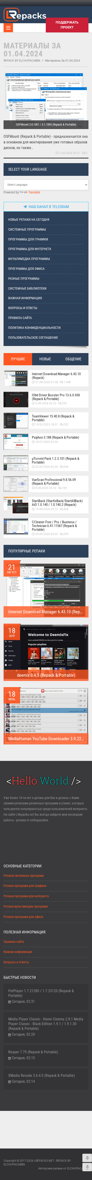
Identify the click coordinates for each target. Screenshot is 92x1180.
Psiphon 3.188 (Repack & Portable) (55, 437)
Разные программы (23, 279)
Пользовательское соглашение (33, 338)
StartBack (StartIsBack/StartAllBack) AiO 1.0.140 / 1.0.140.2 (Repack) (57, 503)
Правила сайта (20, 318)
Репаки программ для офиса (23, 917)
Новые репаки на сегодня (28, 220)
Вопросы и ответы (22, 308)
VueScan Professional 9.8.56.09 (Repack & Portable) (54, 482)
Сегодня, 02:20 (23, 1034)
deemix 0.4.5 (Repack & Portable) (46, 675)
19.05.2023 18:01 (46, 424)
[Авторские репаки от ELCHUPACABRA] (25, 14)
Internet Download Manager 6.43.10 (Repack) (56, 376)
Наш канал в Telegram (48, 207)
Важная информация (25, 298)
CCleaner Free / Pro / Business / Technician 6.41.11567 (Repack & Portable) (54, 526)
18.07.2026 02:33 (46, 442)
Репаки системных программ (24, 876)
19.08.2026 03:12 (46, 509)
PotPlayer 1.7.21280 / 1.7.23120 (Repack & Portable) (41, 993)
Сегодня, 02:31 (23, 1001)
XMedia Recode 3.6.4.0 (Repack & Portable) (41, 1075)
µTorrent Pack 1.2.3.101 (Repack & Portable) (55, 460)
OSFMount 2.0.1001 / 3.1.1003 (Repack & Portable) (46, 124)
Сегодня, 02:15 (23, 1058)
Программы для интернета (29, 249)
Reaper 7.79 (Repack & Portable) (33, 1052)
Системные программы (27, 230)
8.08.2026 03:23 (45, 488)
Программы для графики (28, 239)
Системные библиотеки (27, 289)
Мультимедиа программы (29, 259)
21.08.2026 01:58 (46, 382)
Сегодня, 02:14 (23, 1081)
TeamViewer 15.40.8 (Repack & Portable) (53, 418)
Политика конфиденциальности (34, 328)
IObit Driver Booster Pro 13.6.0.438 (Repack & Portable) (56, 397)
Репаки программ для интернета (26, 896)
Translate (34, 192)
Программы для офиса (26, 269)
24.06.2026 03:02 (46, 534)
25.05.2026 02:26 (46, 466)
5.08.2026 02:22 (45, 403)
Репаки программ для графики (25, 886)
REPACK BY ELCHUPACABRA (22, 60)
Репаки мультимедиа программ (26, 907)
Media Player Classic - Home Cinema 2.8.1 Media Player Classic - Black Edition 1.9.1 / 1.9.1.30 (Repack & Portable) (45, 1024)
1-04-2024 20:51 (69, 153)
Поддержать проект (67, 24)
